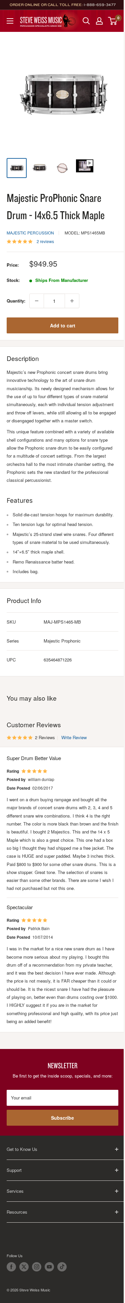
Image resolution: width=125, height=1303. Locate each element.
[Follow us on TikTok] (62, 1266)
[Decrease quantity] (37, 301)
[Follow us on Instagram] (36, 1266)
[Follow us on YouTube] (49, 1266)
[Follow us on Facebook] (11, 1266)
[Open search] (86, 21)
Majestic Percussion (30, 232)
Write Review (74, 737)
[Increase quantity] (72, 301)
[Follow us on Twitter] (24, 1266)
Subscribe (62, 1117)
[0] (113, 21)
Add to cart (62, 325)
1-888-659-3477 (100, 4)
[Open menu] (10, 21)
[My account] (99, 21)
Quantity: (16, 301)
